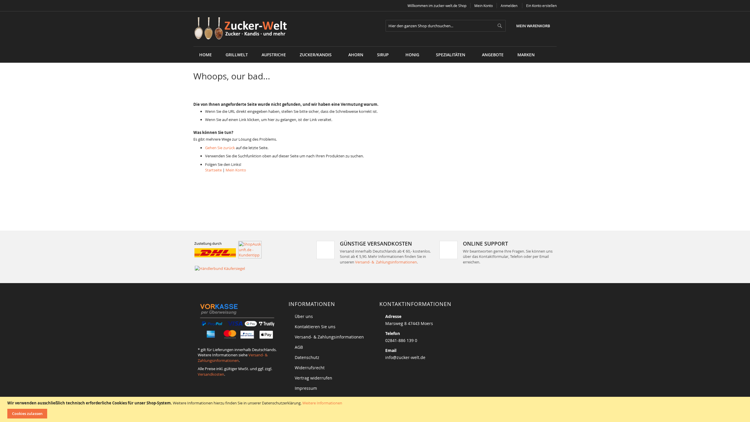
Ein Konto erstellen (541, 5)
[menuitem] (237, 55)
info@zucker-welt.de (405, 357)
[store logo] (242, 28)
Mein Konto (483, 5)
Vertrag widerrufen (313, 378)
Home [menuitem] (205, 54)
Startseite (213, 170)
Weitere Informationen (322, 403)
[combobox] (446, 26)
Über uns (304, 316)
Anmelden (509, 5)
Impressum (306, 388)
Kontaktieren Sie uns (315, 326)
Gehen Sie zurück (220, 147)
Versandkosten (211, 374)
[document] (375, 409)
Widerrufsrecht (310, 367)
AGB (299, 347)
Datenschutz (307, 357)
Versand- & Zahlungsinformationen (386, 262)
